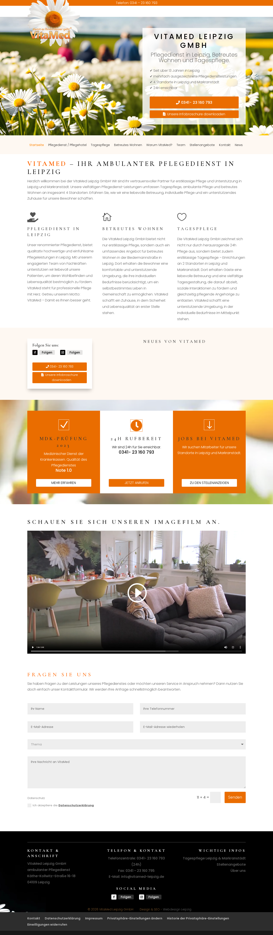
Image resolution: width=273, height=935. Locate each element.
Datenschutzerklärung (76, 805)
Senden (235, 797)
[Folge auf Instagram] (62, 352)
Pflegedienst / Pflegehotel (68, 18)
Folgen (47, 352)
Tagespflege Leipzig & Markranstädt (214, 858)
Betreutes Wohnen (129, 18)
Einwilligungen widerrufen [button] (47, 924)
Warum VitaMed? (160, 18)
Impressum (94, 918)
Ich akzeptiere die (63, 805)
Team (181, 18)
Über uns (238, 870)
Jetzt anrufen (136, 482)
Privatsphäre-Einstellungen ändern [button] (134, 918)
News (240, 18)
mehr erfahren (63, 482)
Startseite (37, 18)
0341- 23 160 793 (196, 102)
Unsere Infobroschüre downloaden (196, 114)
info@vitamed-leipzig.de (142, 876)
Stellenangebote (203, 18)
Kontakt (225, 18)
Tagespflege (101, 18)
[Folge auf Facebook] (35, 352)
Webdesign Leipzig (177, 909)
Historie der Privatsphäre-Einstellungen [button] (198, 918)
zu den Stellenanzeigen (209, 482)
